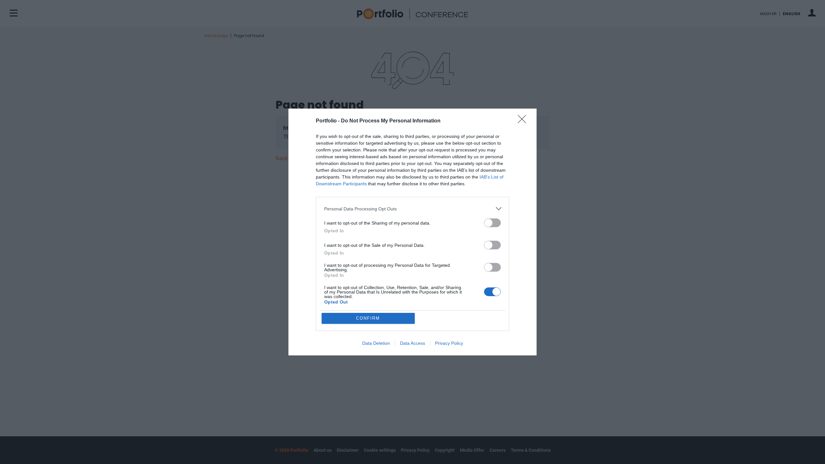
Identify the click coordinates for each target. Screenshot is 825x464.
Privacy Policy (449, 343)
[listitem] (412, 208)
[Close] (524, 121)
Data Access (412, 343)
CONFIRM (368, 318)
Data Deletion (376, 343)
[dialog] (412, 232)
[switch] (492, 222)
